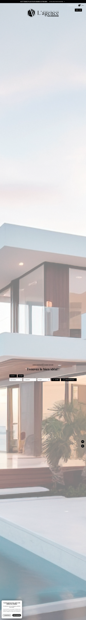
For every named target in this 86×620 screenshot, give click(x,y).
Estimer (21, 375)
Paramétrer (7, 615)
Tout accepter (16, 615)
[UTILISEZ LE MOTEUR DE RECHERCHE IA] (43, 386)
